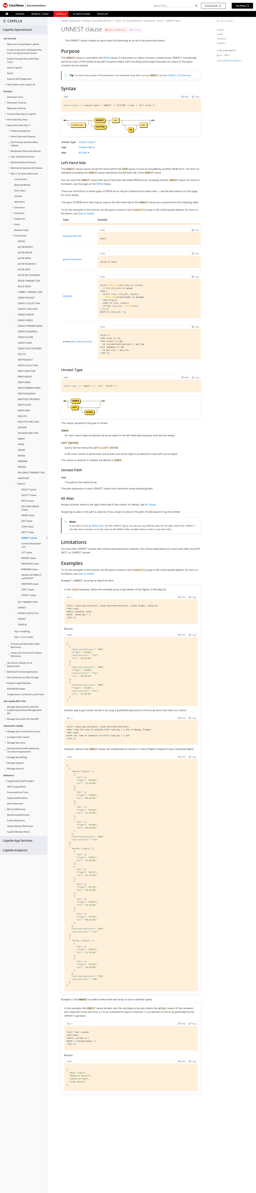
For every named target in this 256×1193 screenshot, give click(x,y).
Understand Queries (21, 130)
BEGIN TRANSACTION (29, 280)
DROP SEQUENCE (27, 393)
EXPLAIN (22, 427)
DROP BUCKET (25, 359)
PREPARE (23, 461)
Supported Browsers (17, 797)
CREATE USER (25, 342)
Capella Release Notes (18, 831)
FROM (106, 57)
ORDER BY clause (30, 583)
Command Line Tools (18, 792)
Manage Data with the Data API (23, 718)
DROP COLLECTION (28, 365)
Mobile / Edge (40, 14)
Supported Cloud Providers (20, 780)
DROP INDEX (24, 382)
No (228, 55)
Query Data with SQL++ (19, 125)
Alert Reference (15, 803)
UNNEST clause (29, 537)
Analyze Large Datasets (19, 682)
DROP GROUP (25, 376)
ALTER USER (24, 269)
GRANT (21, 438)
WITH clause (27, 500)
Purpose (220, 29)
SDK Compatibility (16, 786)
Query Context (86, 213)
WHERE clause (28, 557)
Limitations (222, 38)
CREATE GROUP (26, 314)
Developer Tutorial (16, 102)
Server (19, 14)
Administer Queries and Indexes (26, 167)
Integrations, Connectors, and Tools (25, 694)
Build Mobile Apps (16, 688)
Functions (19, 213)
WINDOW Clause (29, 569)
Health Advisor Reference (20, 826)
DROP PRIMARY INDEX (29, 387)
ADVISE (21, 241)
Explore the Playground (19, 78)
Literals (18, 196)
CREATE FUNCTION (27, 308)
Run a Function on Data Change (23, 677)
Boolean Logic (21, 229)
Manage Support (15, 762)
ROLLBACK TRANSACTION (31, 472)
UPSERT (22, 618)
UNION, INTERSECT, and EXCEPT (31, 576)
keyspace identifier (72, 235)
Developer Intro (15, 96)
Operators (19, 207)
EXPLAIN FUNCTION (28, 433)
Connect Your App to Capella (21, 113)
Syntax (220, 34)
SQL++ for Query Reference (24, 173)
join (74, 341)
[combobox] (174, 6)
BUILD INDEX (24, 286)
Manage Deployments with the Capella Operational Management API (24, 710)
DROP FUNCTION (26, 370)
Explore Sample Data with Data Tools (23, 60)
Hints (17, 224)
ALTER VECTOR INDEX (29, 275)
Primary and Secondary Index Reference (25, 645)
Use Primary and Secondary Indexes (24, 144)
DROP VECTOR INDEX (29, 399)
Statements (20, 235)
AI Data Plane (81, 14)
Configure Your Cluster (18, 737)
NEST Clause (27, 532)
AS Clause (150, 504)
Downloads (211, 5)
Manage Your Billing (17, 757)
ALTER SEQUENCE (27, 263)
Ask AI (10, 73)
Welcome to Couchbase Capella (23, 44)
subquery (67, 295)
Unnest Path (86, 147)
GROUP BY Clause (30, 563)
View (186, 96)
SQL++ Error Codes (23, 636)
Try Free (241, 5)
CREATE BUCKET (26, 297)
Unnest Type (86, 142)
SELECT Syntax (28, 489)
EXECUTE (22, 416)
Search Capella (14, 67)
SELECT (22, 483)
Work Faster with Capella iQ (21, 84)
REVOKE (22, 466)
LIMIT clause (27, 589)
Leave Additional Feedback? (229, 60)
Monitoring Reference (18, 814)
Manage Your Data (16, 742)
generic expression (72, 259)
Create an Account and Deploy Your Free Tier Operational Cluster (24, 51)
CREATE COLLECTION (29, 303)
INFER (21, 444)
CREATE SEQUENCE (28, 331)
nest (79, 341)
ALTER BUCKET (25, 246)
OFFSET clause (28, 595)
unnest (88, 341)
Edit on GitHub (227, 21)
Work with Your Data (17, 119)
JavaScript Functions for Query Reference (26, 654)
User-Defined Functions (23, 156)
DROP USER (24, 410)
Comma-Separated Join (31, 545)
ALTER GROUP (25, 252)
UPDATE (22, 607)
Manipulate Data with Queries (26, 150)
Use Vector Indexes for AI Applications (19, 664)
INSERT (22, 449)
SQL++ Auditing (22, 631)
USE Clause (26, 520)
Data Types (19, 190)
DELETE (22, 354)
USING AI (22, 624)
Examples (221, 43)
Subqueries (19, 218)
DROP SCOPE (24, 404)
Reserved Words (22, 184)
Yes (221, 55)
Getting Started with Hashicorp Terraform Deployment (23, 750)
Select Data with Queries (23, 136)
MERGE (21, 455)
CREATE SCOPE (25, 337)
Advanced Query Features (23, 162)
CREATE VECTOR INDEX (30, 348)
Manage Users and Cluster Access (23, 731)
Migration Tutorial (16, 108)
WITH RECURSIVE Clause (30, 508)
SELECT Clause (28, 495)
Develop (102, 14)
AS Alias (83, 152)
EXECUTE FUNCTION (28, 421)
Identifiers (19, 201)
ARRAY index (98, 525)
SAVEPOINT (24, 478)
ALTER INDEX (24, 258)
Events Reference (16, 820)
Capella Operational (70, 20)
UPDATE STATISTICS (28, 613)
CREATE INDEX (25, 320)
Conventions (20, 179)
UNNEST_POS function (179, 75)
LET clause (26, 552)
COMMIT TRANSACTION (30, 291)
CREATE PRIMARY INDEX (30, 325)
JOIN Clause (27, 526)
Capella (61, 14)
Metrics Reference (16, 809)
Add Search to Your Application (22, 671)
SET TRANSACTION (27, 601)
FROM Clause (28, 515)
